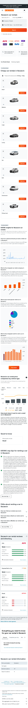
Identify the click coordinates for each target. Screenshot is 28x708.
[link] (14, 367)
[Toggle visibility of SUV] (11, 329)
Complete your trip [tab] (14, 637)
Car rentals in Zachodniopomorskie (18, 682)
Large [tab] (14, 387)
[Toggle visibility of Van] (11, 325)
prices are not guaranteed (7, 694)
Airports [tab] (5, 637)
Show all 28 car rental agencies (8, 621)
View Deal (22, 92)
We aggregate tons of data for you (10, 701)
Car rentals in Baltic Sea (9, 684)
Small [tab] (3, 387)
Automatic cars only (7, 34)
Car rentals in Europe (18, 681)
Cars (11, 681)
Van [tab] (24, 387)
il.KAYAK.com (6, 681)
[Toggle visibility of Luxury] (11, 327)
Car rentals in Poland (5, 682)
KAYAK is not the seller (7, 698)
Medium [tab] (9, 387)
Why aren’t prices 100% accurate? (10, 704)
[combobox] (5, 17)
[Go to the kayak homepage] (9, 10)
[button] (26, 6)
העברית (17, 6)
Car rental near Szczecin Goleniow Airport (13, 647)
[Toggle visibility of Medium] (11, 323)
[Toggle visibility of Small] (11, 321)
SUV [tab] (19, 387)
